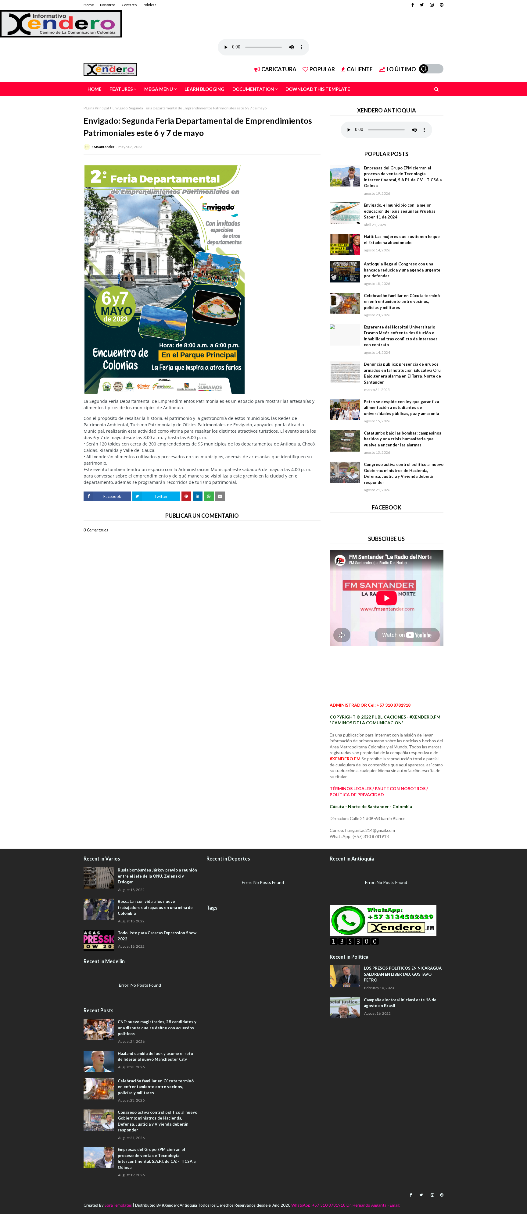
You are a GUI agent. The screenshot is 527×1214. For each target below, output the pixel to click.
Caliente (360, 69)
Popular (322, 69)
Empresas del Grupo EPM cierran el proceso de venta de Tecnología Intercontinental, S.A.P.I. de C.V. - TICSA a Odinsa (403, 176)
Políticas (149, 4)
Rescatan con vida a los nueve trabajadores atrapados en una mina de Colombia (155, 907)
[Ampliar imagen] (164, 279)
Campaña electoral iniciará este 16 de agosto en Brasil (400, 1002)
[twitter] (421, 5)
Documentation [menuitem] (253, 89)
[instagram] (431, 5)
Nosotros (108, 4)
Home (89, 4)
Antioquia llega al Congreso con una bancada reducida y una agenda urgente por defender (402, 269)
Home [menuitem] (95, 89)
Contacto (129, 4)
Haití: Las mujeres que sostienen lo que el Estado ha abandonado (402, 239)
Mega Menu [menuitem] (158, 89)
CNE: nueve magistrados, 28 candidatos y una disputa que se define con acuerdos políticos (157, 1027)
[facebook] (412, 5)
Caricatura (278, 69)
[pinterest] (440, 5)
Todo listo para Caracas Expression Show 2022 (157, 935)
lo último (401, 69)
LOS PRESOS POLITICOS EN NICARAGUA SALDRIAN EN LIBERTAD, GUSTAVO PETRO (403, 974)
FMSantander (102, 146)
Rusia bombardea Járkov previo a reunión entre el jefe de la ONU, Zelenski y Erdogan (157, 876)
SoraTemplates (118, 1205)
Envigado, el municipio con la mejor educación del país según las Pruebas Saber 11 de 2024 (400, 211)
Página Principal (96, 108)
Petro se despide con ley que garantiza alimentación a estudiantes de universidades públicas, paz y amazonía (401, 407)
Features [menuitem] (121, 89)
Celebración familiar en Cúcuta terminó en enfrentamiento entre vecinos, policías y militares (402, 301)
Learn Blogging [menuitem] (204, 89)
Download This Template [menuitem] (317, 89)
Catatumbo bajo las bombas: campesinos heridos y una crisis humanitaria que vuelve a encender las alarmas (402, 439)
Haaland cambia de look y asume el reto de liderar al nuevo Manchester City (155, 1056)
